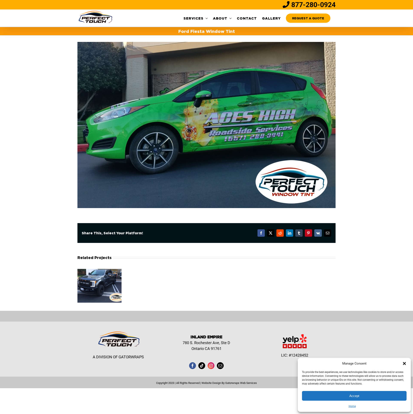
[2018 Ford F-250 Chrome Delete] (99, 271)
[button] (404, 363)
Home (352, 406)
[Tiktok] (201, 365)
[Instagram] (211, 365)
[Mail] (220, 365)
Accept (354, 396)
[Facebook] (192, 365)
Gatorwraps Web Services (241, 383)
